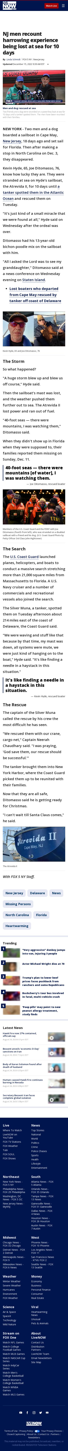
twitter (40, 1412)
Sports (35, 1155)
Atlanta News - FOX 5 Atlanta (42, 1183)
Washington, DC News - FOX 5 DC (12, 1198)
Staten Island (33, 279)
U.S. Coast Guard (24, 556)
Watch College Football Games (12, 1348)
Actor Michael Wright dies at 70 (43, 963)
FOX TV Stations (12, 1141)
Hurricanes (9, 1289)
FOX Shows (9, 1158)
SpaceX (7, 1316)
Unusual (35, 1319)
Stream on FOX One (11, 1335)
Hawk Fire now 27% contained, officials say (20, 1035)
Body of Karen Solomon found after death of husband (22, 1066)
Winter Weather (11, 1281)
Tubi (5, 1150)
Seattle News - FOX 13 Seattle (42, 1266)
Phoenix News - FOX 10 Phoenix (40, 1244)
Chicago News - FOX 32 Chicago (12, 1244)
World (34, 1138)
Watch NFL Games (13, 1342)
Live (6, 1125)
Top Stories (37, 1130)
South (35, 1177)
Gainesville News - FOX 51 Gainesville (41, 1205)
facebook (27, 1412)
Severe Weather (12, 1285)
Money (36, 1276)
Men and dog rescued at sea (19, 108)
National (36, 1134)
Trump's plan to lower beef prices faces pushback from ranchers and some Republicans (43, 981)
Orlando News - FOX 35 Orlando (40, 1190)
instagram (34, 1412)
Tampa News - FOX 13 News (42, 1198)
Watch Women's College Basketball (13, 1381)
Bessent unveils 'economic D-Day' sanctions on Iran (21, 1050)
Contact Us (37, 1342)
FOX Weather (10, 1146)
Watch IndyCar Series (11, 1367)
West (35, 1237)
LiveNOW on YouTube (10, 1136)
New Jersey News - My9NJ (13, 1205)
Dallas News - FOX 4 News (41, 1212)
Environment (10, 1293)
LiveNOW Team (40, 1354)
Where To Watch (12, 1130)
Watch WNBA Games (10, 1389)
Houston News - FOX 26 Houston (40, 1219)
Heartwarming (16, 926)
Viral (34, 1307)
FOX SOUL (9, 1154)
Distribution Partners (37, 1348)
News (56, 893)
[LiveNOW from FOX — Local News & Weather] (9, 5)
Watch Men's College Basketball (13, 1374)
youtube (21, 1412)
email (47, 1412)
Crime (34, 1147)
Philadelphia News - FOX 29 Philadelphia (14, 1190)
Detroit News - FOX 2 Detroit (14, 1251)
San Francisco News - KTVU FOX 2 (42, 1258)
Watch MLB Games (14, 1354)
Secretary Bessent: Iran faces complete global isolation (19, 1097)
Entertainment (39, 1167)
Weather (9, 1276)
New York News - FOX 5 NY (12, 1183)
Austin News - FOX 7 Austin (41, 1227)
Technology (9, 1320)
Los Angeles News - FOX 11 (42, 1251)
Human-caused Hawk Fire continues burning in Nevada (23, 1081)
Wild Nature (9, 1324)
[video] (56, 1037)
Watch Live (51, 6)
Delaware (37, 893)
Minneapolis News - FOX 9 (14, 1258)
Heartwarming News (39, 1313)
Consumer (37, 1293)
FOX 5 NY (27, 59)
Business (36, 1285)
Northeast (11, 1177)
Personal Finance (41, 1289)
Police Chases (39, 1151)
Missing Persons (18, 904)
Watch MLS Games (13, 1394)
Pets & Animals (39, 1323)
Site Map (36, 1362)
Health (35, 1159)
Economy (36, 1281)
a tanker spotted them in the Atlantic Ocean (33, 192)
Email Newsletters (41, 1358)
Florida (41, 915)
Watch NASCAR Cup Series (14, 1359)
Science (8, 1307)
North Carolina (17, 915)
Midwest (9, 1237)
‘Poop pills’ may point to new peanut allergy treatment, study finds (41, 1010)
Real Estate (37, 1298)
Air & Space (9, 1312)
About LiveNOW (38, 1335)
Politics (35, 1142)
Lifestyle (36, 1163)
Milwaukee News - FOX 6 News (13, 1266)
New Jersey (38, 59)
